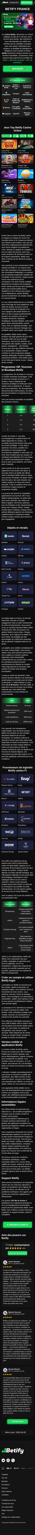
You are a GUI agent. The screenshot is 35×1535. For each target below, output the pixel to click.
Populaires (5, 136)
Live (14, 136)
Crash (21, 136)
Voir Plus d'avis (17, 1421)
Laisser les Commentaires (18, 1253)
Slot (29, 136)
